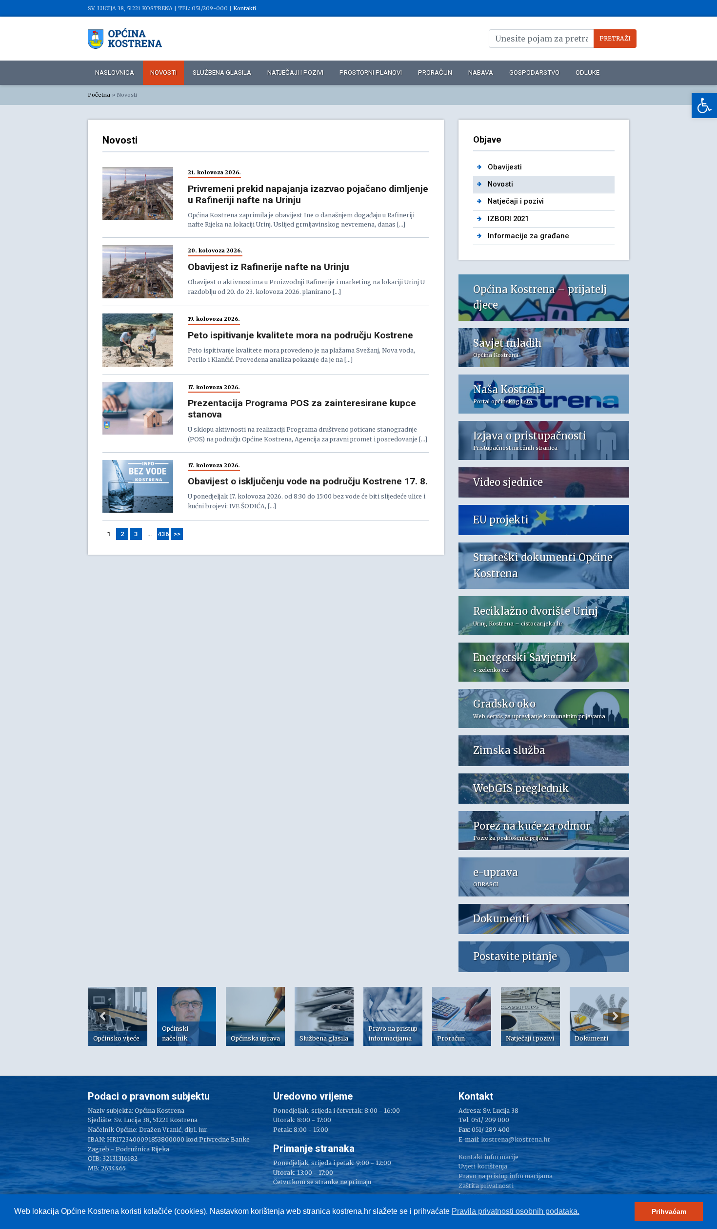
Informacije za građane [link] (528, 235)
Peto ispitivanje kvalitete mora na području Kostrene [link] (300, 335)
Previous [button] (102, 1016)
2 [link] (122, 534)
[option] (117, 1016)
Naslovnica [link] (114, 72)
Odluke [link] (587, 72)
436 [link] (163, 534)
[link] (704, 105)
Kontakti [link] (244, 8)
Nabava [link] (480, 72)
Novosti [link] (163, 72)
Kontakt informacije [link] (488, 1157)
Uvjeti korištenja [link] (482, 1166)
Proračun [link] (435, 72)
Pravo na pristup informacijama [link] (505, 1176)
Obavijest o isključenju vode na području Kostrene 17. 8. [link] (308, 481)
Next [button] (614, 1016)
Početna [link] (99, 94)
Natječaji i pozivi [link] (295, 72)
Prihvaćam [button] (669, 1211)
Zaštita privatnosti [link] (486, 1185)
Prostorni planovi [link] (370, 72)
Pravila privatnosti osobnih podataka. (515, 1211)
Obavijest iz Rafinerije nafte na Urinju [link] (268, 266)
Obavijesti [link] (505, 167)
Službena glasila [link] (222, 72)
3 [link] (136, 534)
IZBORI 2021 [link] (508, 218)
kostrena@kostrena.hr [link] (515, 1139)
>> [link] (177, 534)
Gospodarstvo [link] (534, 72)
